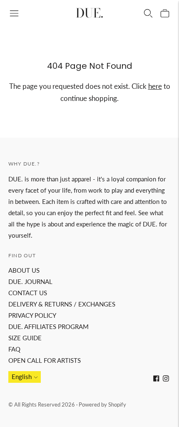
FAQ (14, 349)
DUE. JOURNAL (30, 281)
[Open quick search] (148, 13)
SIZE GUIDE (25, 338)
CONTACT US (27, 292)
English (22, 376)
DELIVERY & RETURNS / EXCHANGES (61, 304)
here (155, 86)
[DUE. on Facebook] (156, 379)
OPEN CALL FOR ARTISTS (44, 360)
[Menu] (14, 13)
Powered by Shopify (102, 404)
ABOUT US (24, 270)
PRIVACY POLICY (32, 315)
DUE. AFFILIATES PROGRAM (48, 326)
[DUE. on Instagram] (166, 379)
